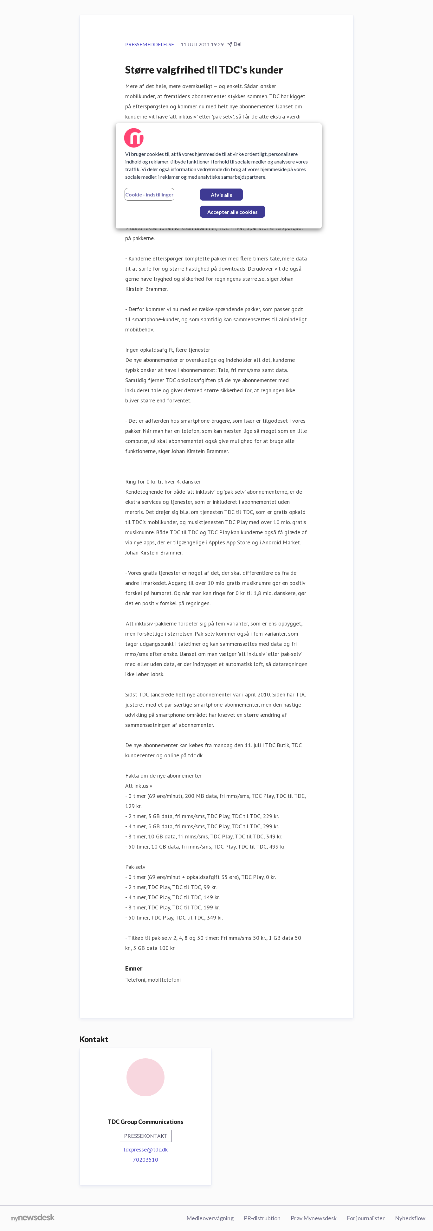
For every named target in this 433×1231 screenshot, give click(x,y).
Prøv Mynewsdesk (314, 1218)
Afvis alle (221, 195)
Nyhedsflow (410, 1218)
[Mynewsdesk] (33, 1218)
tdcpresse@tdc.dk (145, 1149)
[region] (219, 175)
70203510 (145, 1159)
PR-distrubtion (262, 1218)
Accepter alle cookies (232, 212)
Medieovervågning (210, 1218)
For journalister (366, 1218)
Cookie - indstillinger (149, 194)
